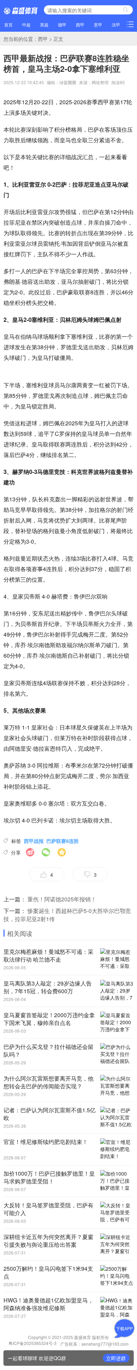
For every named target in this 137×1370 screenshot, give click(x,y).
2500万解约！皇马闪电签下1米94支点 (48, 1272)
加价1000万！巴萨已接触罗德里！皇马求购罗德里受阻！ (49, 1177)
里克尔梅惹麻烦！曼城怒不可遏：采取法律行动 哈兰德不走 (48, 955)
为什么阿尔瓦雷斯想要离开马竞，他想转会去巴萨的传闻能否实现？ (48, 1082)
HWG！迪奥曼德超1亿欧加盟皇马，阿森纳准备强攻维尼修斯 (48, 1304)
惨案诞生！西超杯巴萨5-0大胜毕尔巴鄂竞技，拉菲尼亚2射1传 (67, 915)
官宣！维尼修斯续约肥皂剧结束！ (46, 1142)
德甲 (62, 24)
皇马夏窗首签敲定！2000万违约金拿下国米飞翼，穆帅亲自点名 (49, 1019)
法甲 (116, 24)
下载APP (124, 1328)
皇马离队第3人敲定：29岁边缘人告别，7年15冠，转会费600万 (48, 987)
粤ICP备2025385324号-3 (33, 1343)
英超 (44, 24)
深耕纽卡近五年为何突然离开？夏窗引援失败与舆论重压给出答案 (48, 1241)
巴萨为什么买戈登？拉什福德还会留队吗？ (48, 1050)
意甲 (98, 24)
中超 (26, 24)
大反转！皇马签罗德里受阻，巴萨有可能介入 (48, 1209)
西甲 (80, 24)
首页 (8, 24)
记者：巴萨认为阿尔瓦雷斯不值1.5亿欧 (50, 1114)
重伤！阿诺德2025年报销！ (61, 899)
